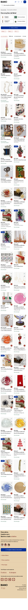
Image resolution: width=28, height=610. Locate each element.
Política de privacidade (20, 586)
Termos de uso (22, 588)
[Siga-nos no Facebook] (6, 579)
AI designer (12, 572)
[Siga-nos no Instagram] (2, 579)
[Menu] (24, 1)
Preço (3, 31)
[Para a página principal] (4, 1)
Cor (16, 31)
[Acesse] (21, 1)
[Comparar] (11, 43)
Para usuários (5, 560)
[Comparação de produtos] (15, 1)
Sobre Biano (5, 555)
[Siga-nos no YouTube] (9, 579)
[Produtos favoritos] (18, 1)
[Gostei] (11, 40)
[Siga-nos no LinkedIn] (13, 579)
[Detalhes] (11, 51)
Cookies (24, 585)
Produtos (4, 572)
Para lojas (4, 564)
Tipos (9, 31)
